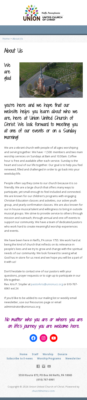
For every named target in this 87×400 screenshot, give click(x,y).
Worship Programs (49, 358)
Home (6, 38)
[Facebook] (38, 366)
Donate (62, 354)
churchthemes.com (43, 390)
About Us (17, 38)
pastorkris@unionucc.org (47, 284)
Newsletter (73, 358)
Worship (48, 354)
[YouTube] (49, 366)
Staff (35, 354)
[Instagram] (43, 366)
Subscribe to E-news (20, 358)
